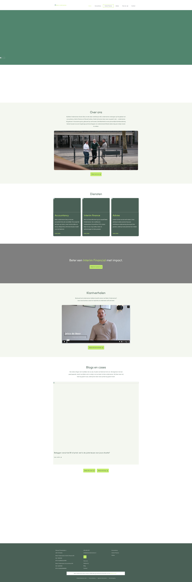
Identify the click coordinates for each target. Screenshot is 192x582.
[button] (54, 423)
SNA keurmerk (113, 573)
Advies (117, 6)
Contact (133, 6)
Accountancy (98, 6)
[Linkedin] (84, 556)
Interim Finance (108, 6)
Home (89, 6)
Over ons (124, 6)
